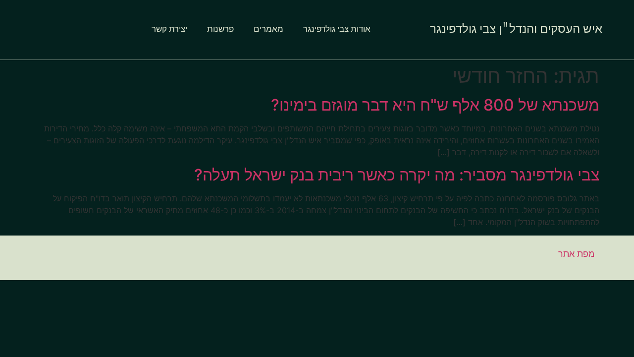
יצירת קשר (169, 29)
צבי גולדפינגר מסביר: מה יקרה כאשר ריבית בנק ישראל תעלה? (396, 174)
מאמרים (268, 29)
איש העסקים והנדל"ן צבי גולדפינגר (516, 29)
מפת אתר (576, 253)
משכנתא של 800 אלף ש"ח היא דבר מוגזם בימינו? (435, 105)
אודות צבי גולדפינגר (336, 29)
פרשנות (220, 29)
